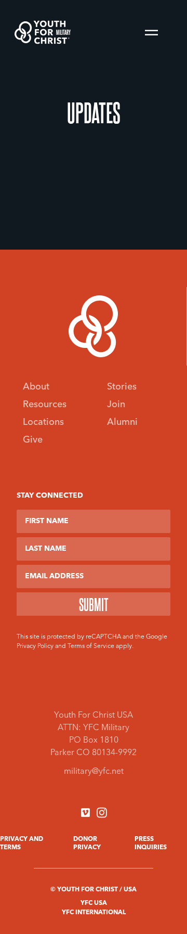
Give (33, 440)
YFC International (94, 913)
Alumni (122, 422)
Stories (122, 387)
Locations (43, 422)
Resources (44, 404)
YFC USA (94, 903)
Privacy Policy (35, 646)
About (36, 387)
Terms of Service (91, 646)
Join (116, 404)
